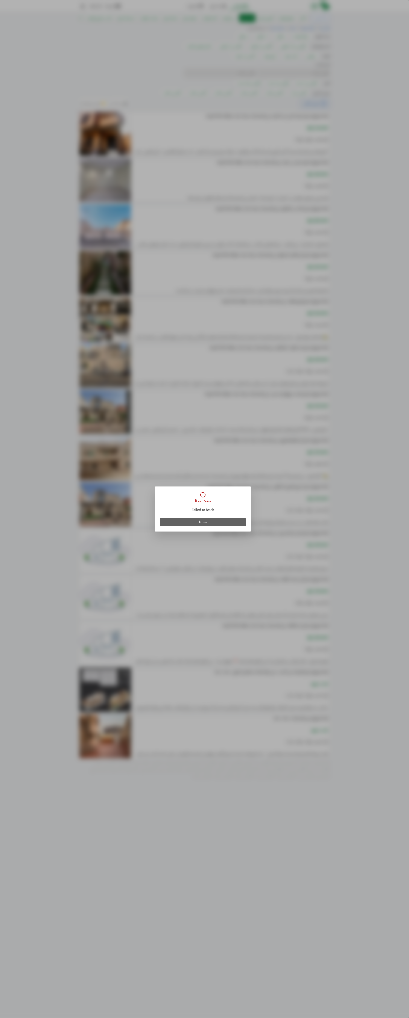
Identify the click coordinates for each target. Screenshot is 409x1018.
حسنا (203, 522)
